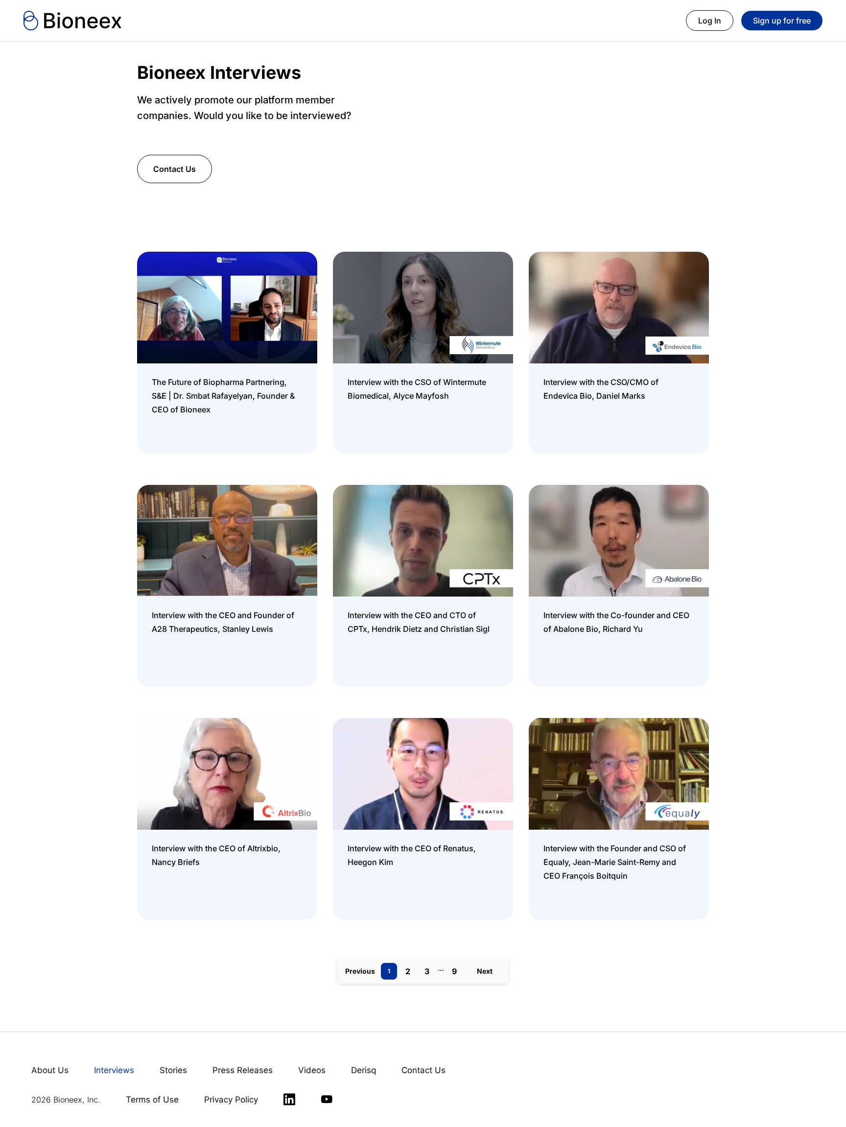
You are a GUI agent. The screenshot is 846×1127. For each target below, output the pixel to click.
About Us (50, 1070)
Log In (709, 20)
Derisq (363, 1070)
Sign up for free (782, 20)
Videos (312, 1070)
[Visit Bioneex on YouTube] (326, 1099)
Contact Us (174, 169)
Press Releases (242, 1070)
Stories (173, 1070)
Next (485, 971)
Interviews (114, 1070)
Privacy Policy (231, 1099)
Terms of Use (152, 1099)
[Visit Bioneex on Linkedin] (289, 1099)
